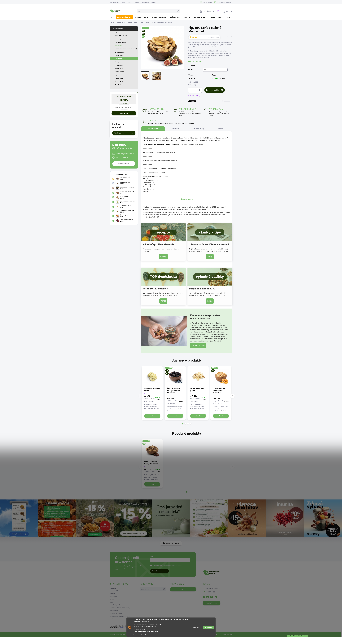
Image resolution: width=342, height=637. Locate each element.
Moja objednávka (114, 2)
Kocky (117, 62)
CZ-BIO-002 (173, 160)
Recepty (136, 2)
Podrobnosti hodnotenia (213, 37)
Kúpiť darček (124, 113)
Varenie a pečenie (120, 39)
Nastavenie (195, 627)
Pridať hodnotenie (119, 133)
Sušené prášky (119, 68)
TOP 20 (163, 301)
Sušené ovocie (119, 55)
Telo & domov (119, 81)
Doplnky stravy (119, 78)
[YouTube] (212, 596)
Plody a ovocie (120, 58)
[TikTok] (215, 596)
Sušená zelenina (119, 71)
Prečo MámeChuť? (198, 345)
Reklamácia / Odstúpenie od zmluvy (120, 607)
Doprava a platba (114, 591)
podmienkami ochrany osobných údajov (170, 565)
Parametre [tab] (176, 129)
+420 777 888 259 (122, 158)
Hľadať (178, 11)
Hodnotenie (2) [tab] (199, 129)
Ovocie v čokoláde (120, 52)
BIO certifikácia (114, 610)
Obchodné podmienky (116, 613)
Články (129, 2)
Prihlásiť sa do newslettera (159, 571)
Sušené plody (118, 45)
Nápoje (117, 75)
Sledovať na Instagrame (172, 543)
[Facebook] (204, 596)
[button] (182, 423)
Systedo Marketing (227, 634)
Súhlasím (209, 627)
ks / (183, 589)
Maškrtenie (118, 85)
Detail (152, 416)
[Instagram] (207, 596)
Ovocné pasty (119, 65)
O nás (123, 2)
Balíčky (209, 301)
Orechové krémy (197, 144)
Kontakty (153, 2)
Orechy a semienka (120, 42)
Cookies (112, 619)
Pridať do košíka (212, 90)
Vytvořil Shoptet (124, 627)
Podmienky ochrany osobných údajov (120, 616)
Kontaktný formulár (123, 163)
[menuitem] (112, 17)
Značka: (227, 37)
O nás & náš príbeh (115, 605)
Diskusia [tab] (221, 129)
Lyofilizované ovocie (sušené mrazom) (126, 49)
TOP (116, 32)
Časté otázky (113, 588)
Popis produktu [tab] (153, 129)
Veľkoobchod (145, 2)
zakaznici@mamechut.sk (125, 154)
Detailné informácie (194, 61)
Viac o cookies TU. (138, 634)
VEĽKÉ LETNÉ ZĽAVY (121, 35)
